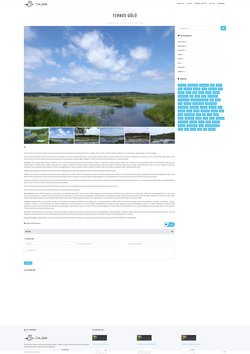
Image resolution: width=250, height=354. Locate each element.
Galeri (189, 3)
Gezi (179, 63)
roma (221, 111)
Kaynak (28, 231)
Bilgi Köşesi (182, 46)
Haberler (180, 71)
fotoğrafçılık (212, 89)
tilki (205, 129)
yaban (180, 129)
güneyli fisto (188, 89)
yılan (220, 107)
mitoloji (198, 118)
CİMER (217, 100)
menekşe (196, 89)
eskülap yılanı (205, 111)
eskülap (196, 111)
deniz (201, 125)
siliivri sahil (212, 107)
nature (201, 92)
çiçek (220, 89)
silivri (203, 96)
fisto (180, 89)
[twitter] (225, 352)
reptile (216, 114)
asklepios (214, 111)
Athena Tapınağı (183, 122)
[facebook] (222, 352)
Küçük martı (182, 85)
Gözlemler (181, 67)
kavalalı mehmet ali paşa (212, 125)
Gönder (28, 263)
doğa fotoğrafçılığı (211, 103)
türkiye (189, 111)
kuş (191, 96)
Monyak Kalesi (204, 85)
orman (204, 89)
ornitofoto (203, 107)
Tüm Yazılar (181, 41)
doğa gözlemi (194, 107)
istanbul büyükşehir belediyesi (199, 100)
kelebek (219, 85)
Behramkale (220, 118)
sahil (180, 103)
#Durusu (38, 223)
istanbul (208, 92)
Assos (212, 118)
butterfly (181, 92)
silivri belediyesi (212, 96)
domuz (193, 129)
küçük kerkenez (183, 96)
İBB (212, 100)
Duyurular (181, 50)
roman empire (189, 118)
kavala (208, 122)
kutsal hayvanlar (189, 114)
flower (188, 92)
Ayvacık (201, 122)
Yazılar (212, 3)
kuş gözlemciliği (183, 107)
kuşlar (197, 96)
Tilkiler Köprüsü (193, 85)
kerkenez (216, 92)
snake (209, 114)
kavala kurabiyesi (192, 125)
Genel (180, 59)
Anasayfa (180, 3)
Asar (212, 85)
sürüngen (181, 111)
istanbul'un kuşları (183, 100)
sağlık (198, 114)
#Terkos (28, 223)
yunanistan (216, 122)
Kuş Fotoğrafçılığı (198, 103)
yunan (205, 118)
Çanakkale (193, 122)
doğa (194, 92)
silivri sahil (187, 103)
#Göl (33, 223)
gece (186, 129)
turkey (180, 118)
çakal (199, 129)
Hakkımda (221, 3)
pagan (180, 114)
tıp (204, 114)
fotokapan (211, 129)
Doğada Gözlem (200, 3)
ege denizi (181, 125)
